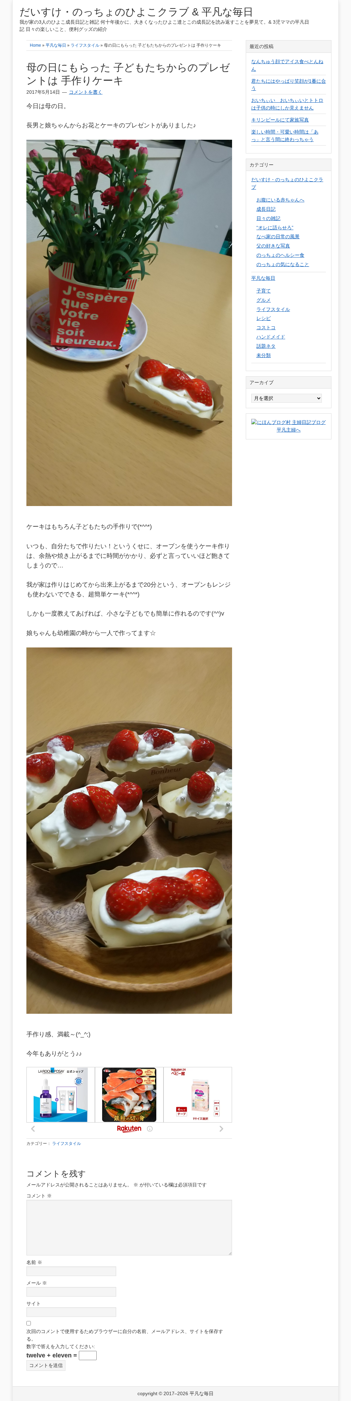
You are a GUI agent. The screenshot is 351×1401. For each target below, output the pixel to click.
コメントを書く (85, 92)
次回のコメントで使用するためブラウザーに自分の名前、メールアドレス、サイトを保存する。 (124, 1335)
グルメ (263, 300)
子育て (263, 291)
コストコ (266, 327)
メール (36, 1283)
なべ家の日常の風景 (278, 236)
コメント (39, 1195)
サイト (33, 1303)
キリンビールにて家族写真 (280, 120)
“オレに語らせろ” (274, 227)
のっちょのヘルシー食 (280, 255)
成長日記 (266, 209)
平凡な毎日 (263, 278)
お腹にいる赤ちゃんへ (280, 200)
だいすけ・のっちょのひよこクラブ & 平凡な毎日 (136, 12)
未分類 (263, 355)
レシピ (263, 318)
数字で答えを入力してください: (60, 1346)
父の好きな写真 (273, 246)
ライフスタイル (66, 1143)
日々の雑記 (268, 218)
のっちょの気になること (282, 264)
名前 (34, 1262)
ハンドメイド (270, 337)
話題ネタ (266, 346)
